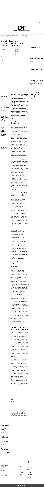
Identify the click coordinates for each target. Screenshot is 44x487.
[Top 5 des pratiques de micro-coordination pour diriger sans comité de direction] (5, 124)
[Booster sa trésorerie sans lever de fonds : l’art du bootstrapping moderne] (36, 75)
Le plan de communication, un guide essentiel (5, 118)
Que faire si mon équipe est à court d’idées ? (5, 96)
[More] (22, 57)
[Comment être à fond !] (36, 42)
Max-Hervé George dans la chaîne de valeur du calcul (5, 107)
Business (8, 36)
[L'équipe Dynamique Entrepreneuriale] (4, 146)
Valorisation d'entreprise (14, 36)
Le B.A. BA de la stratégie (23, 36)
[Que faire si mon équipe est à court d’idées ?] (5, 92)
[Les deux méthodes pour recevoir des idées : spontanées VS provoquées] (36, 88)
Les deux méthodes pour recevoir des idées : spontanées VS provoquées (36, 95)
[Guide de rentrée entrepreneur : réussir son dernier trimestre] (36, 52)
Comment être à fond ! (35, 47)
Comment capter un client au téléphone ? (36, 70)
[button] (41, 33)
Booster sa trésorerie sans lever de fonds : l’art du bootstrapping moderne (36, 82)
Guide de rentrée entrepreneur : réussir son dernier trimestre (5, 428)
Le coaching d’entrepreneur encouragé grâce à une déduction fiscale (5, 451)
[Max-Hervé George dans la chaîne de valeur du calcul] (5, 101)
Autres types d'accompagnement (17, 35)
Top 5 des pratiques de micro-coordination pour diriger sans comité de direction (4, 131)
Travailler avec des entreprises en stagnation (19, 332)
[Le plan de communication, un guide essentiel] (5, 113)
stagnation (19, 197)
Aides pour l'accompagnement (6, 35)
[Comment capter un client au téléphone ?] (36, 64)
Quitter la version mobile (22, 485)
